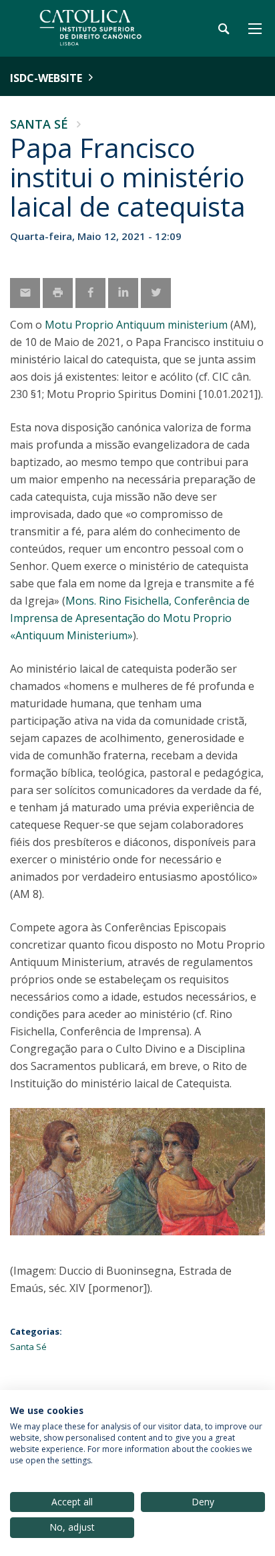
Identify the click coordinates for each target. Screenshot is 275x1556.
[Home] (93, 28)
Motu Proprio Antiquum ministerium (136, 324)
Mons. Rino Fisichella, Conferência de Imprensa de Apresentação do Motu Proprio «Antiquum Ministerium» (130, 618)
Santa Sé (39, 124)
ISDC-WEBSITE (46, 78)
